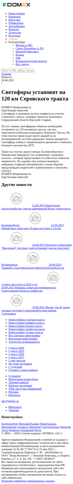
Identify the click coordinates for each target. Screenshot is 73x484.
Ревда (37, 430)
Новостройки (17, 13)
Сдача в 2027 (16, 357)
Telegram (14, 410)
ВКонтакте (15, 407)
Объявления (16, 23)
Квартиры (15, 16)
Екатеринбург (9, 423)
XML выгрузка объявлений (25, 388)
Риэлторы (14, 35)
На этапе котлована (20, 363)
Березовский (9, 426)
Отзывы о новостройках (23, 370)
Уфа (18, 57)
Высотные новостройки (23, 338)
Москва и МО (24, 45)
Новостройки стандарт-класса (27, 319)
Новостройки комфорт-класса (26, 322)
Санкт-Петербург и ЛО (30, 48)
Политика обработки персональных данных (28, 480)
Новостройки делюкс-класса (26, 332)
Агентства (15, 32)
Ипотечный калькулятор (23, 379)
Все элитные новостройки (24, 335)
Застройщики (17, 26)
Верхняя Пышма (29, 423)
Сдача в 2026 (16, 354)
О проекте (15, 376)
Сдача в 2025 (16, 351)
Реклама (13, 391)
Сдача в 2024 (16, 347)
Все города (22, 64)
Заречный (35, 426)
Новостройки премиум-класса (27, 329)
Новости (14, 29)
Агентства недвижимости (24, 341)
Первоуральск (48, 423)
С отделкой (15, 366)
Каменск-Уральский (21, 430)
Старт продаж (17, 360)
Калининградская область (31, 61)
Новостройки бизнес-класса (25, 325)
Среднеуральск (50, 426)
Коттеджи (14, 19)
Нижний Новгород (27, 51)
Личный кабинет (19, 382)
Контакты (14, 395)
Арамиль (22, 426)
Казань (20, 54)
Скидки (13, 38)
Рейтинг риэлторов (20, 385)
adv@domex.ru (10, 401)
